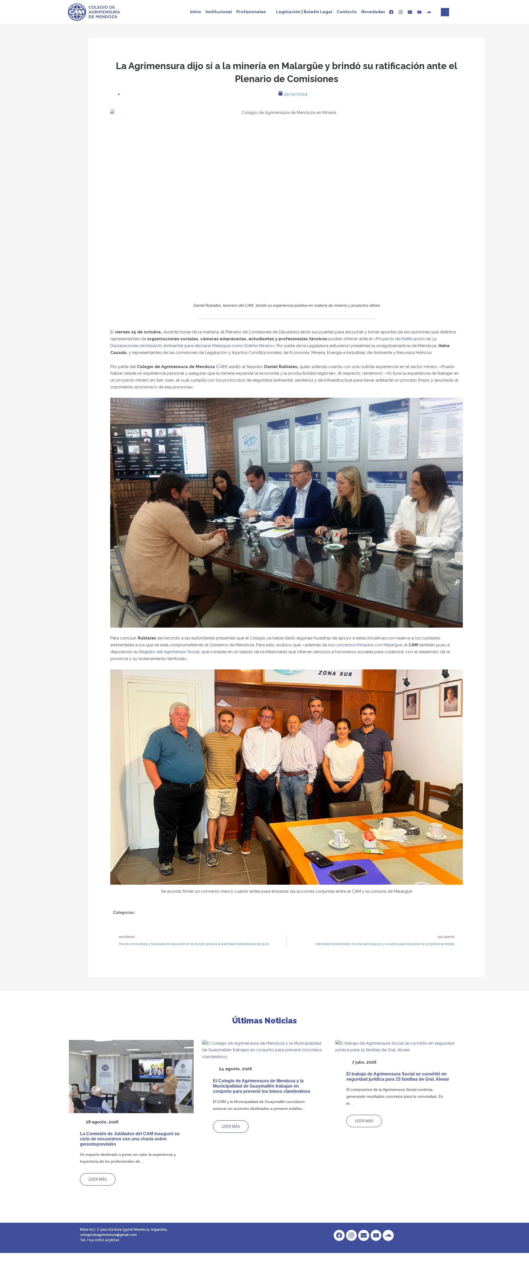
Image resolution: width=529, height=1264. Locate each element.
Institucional (219, 11)
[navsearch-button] (445, 12)
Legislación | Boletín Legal (304, 11)
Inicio (195, 11)
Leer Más (97, 1179)
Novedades (373, 11)
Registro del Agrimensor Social (169, 651)
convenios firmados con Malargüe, (369, 644)
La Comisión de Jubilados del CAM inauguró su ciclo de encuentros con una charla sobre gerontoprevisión (130, 1138)
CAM (221, 366)
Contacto (347, 11)
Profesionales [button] (251, 11)
